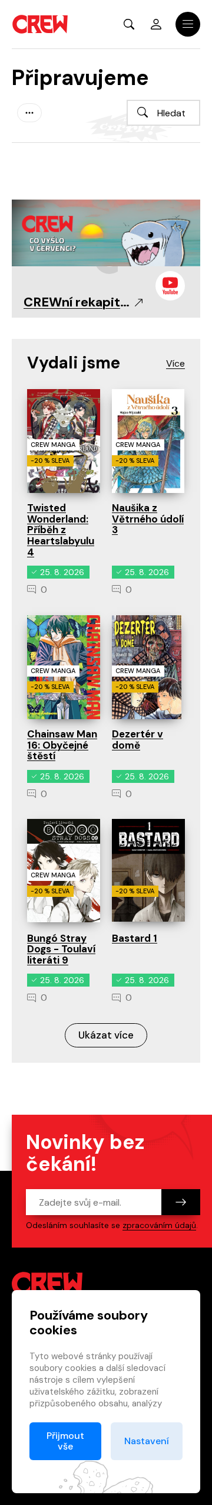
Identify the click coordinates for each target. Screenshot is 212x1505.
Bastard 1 (134, 938)
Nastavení (146, 1441)
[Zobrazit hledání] (129, 24)
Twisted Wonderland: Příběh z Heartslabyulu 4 (60, 529)
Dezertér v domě (137, 739)
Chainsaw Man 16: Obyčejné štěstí (62, 744)
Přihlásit (156, 24)
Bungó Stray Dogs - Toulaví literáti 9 (61, 949)
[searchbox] (163, 113)
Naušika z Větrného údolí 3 (148, 518)
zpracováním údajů (159, 1225)
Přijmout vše (65, 1440)
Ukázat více (106, 1035)
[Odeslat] (180, 1202)
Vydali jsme (73, 363)
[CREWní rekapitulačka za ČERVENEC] (106, 232)
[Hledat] (142, 112)
